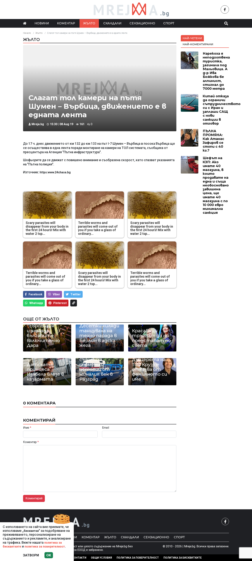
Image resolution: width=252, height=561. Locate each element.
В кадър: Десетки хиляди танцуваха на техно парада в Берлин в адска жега (99, 333)
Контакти (79, 557)
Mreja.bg (38, 124)
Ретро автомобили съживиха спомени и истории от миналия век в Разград (96, 364)
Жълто (89, 23)
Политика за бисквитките (182, 557)
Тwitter (75, 294)
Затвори (31, 555)
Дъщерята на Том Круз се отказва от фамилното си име (149, 369)
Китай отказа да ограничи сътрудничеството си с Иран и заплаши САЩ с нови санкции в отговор (222, 109)
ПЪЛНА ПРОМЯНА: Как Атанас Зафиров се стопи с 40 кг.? (213, 140)
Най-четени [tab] (192, 38)
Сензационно (142, 23)
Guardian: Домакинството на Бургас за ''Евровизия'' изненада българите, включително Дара (47, 328)
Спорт (168, 23)
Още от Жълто (41, 319)
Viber (56, 294)
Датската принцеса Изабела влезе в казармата (45, 372)
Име (27, 427)
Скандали (112, 23)
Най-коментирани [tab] (198, 44)
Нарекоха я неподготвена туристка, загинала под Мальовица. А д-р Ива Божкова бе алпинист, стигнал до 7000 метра (216, 71)
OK (48, 555)
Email (105, 427)
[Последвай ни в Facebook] (225, 9)
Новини (41, 23)
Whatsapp (36, 303)
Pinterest (60, 303)
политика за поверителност (45, 546)
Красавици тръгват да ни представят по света (151, 338)
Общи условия (101, 557)
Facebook (35, 294)
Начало (27, 33)
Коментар (66, 23)
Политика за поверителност (138, 557)
